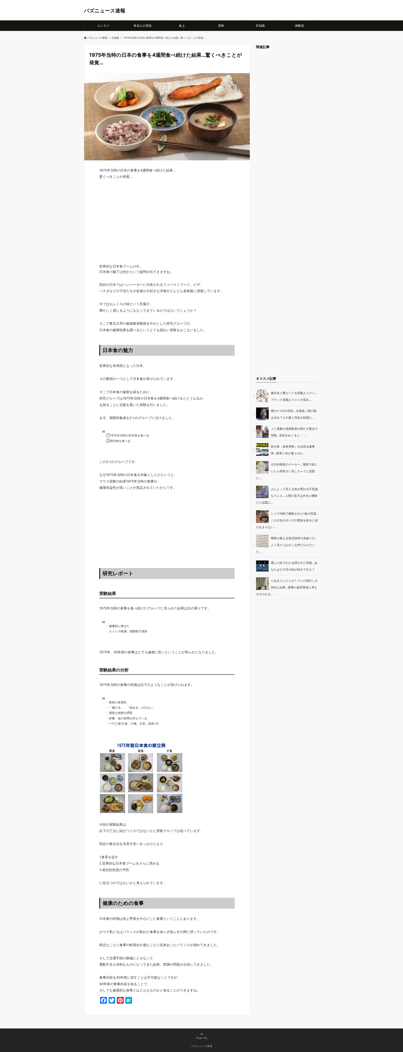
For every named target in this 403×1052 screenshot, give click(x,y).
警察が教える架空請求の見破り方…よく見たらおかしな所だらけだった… (286, 544)
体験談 (299, 25)
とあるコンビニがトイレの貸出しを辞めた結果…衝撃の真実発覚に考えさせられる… (287, 587)
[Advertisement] (167, 229)
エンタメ (103, 25)
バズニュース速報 (104, 10)
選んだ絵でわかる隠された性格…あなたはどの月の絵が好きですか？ (294, 566)
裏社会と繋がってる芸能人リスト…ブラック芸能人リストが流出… (294, 396)
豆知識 (260, 25)
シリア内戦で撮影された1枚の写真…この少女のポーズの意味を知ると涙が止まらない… (287, 520)
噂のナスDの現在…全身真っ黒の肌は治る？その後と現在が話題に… (294, 414)
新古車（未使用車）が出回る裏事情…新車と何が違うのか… (293, 450)
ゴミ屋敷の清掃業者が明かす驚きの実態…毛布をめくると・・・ (294, 432)
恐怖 (221, 25)
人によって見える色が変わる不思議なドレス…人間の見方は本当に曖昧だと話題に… (287, 495)
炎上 (182, 25)
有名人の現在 (142, 25)
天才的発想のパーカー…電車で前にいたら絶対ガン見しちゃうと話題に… (286, 471)
